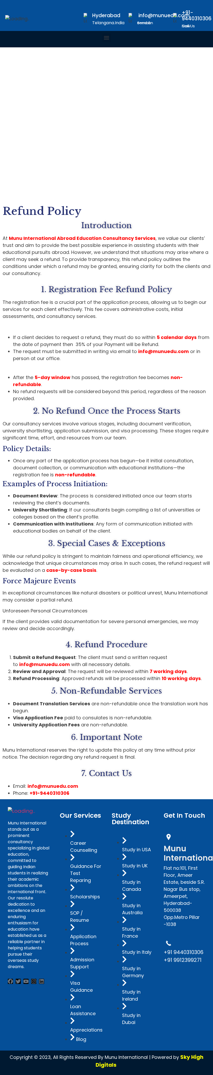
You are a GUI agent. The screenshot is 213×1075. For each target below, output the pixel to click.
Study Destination (130, 819)
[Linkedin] (41, 981)
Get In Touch (184, 815)
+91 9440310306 (183, 952)
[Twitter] (18, 981)
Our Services (80, 815)
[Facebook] (10, 981)
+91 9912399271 (183, 960)
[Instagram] (33, 981)
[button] (106, 38)
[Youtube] (26, 981)
